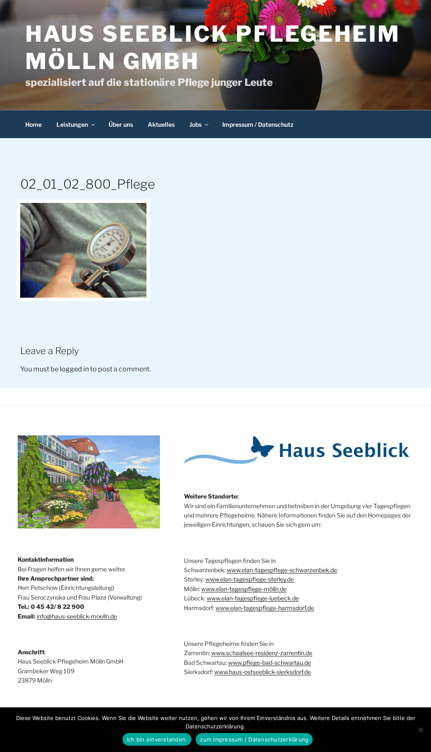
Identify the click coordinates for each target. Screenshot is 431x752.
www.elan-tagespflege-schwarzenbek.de (282, 569)
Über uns (121, 124)
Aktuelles (161, 124)
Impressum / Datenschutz (257, 124)
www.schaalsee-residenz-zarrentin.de (261, 652)
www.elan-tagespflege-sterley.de (249, 579)
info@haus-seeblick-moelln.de (77, 616)
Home (33, 124)
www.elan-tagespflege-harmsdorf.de (265, 607)
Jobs (195, 124)
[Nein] (420, 729)
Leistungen (72, 124)
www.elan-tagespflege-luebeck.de (253, 598)
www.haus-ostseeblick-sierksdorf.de (262, 671)
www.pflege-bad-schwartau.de (269, 662)
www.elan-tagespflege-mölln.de (244, 588)
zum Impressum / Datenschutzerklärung (254, 739)
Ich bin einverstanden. (157, 739)
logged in (74, 369)
